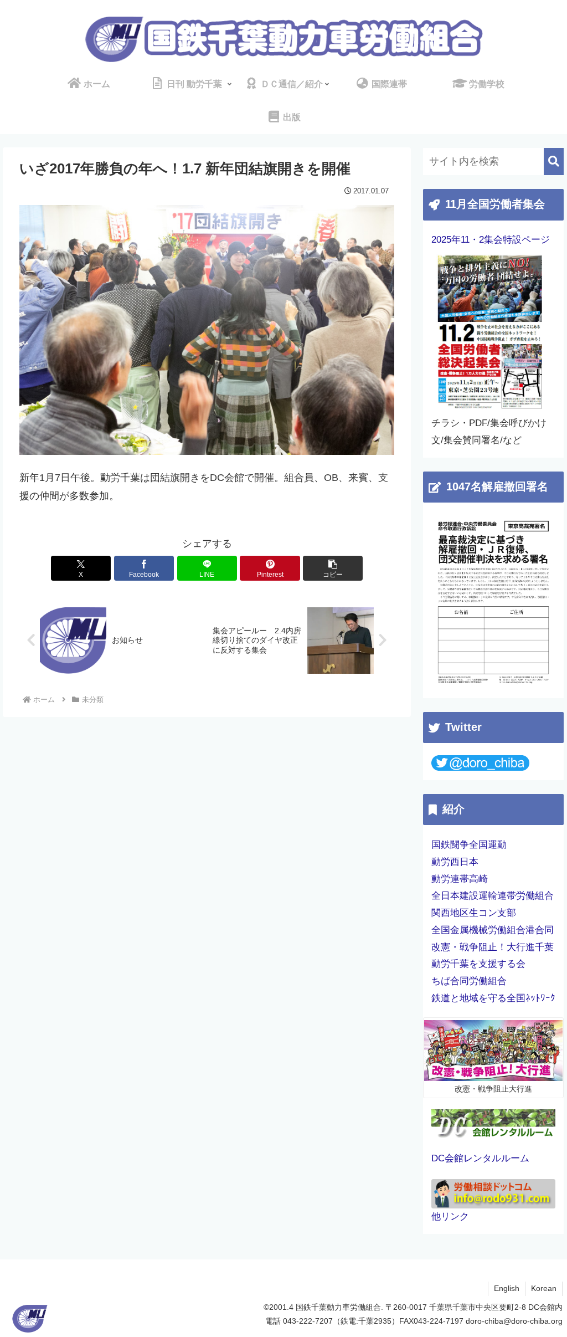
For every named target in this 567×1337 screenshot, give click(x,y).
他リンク (450, 1216)
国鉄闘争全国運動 (469, 844)
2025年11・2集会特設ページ (490, 239)
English (506, 1288)
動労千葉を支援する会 (478, 964)
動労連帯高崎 (459, 879)
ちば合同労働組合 (469, 981)
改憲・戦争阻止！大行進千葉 (492, 947)
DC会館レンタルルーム (480, 1158)
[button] (333, 568)
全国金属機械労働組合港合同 (492, 930)
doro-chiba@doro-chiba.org (514, 1320)
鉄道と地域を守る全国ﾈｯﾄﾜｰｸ (493, 998)
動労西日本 (454, 862)
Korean (543, 1288)
